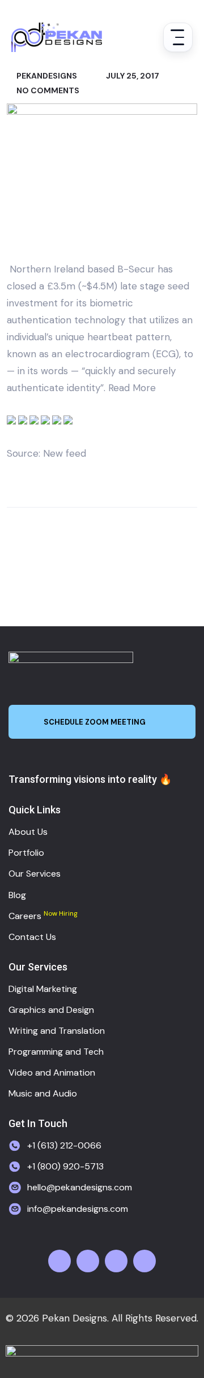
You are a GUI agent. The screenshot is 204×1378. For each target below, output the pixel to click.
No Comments (47, 90)
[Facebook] (59, 1261)
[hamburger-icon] (178, 37)
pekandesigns (46, 76)
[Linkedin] (144, 1261)
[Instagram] (116, 1261)
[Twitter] (87, 1261)
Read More (132, 388)
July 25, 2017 (131, 76)
